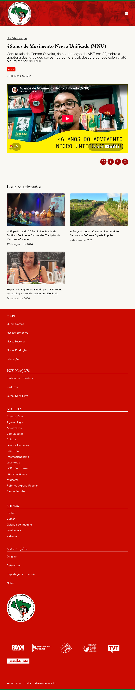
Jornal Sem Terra (17, 395)
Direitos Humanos (18, 445)
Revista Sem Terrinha (20, 378)
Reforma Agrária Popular (22, 485)
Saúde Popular (16, 491)
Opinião (11, 556)
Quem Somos (15, 324)
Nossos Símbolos (17, 332)
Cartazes (12, 387)
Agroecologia (15, 422)
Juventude (13, 462)
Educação (13, 359)
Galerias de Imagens (19, 524)
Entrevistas (14, 565)
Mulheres (12, 479)
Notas (10, 583)
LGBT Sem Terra (17, 468)
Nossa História (16, 341)
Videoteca (13, 536)
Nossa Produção (17, 350)
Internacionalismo (18, 456)
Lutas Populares (17, 474)
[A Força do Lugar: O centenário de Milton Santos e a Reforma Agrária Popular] (99, 209)
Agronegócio (15, 416)
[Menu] (126, 13)
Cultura (11, 439)
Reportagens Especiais (21, 574)
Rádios (11, 513)
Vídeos (11, 69)
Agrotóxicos (14, 428)
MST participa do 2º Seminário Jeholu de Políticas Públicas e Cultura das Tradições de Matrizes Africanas (33, 235)
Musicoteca (14, 530)
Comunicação (15, 433)
